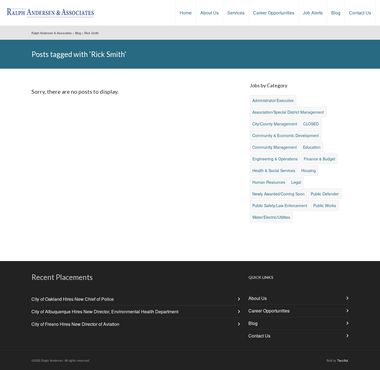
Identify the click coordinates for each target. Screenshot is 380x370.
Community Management (274, 147)
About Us (257, 298)
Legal (296, 182)
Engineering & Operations (275, 159)
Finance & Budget (319, 159)
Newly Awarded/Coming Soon (278, 194)
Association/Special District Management (288, 112)
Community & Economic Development (285, 135)
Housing (308, 170)
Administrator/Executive (273, 100)
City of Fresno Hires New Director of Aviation (75, 324)
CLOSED (311, 123)
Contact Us (259, 335)
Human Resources (268, 182)
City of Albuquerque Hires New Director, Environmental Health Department (104, 311)
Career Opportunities (269, 310)
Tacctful (342, 360)
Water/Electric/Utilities (271, 217)
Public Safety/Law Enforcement (279, 205)
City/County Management (274, 123)
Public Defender (325, 194)
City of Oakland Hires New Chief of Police (72, 299)
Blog (253, 323)
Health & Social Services (273, 170)
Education (311, 147)
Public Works (324, 205)
